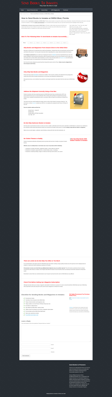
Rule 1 (24, 42)
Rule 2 (31, 42)
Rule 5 (51, 42)
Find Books (65, 10)
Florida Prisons (26, 13)
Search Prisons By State (32, 10)
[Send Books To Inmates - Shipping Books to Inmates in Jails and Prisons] (39, 6)
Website (52, 352)
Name (52, 344)
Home (22, 10)
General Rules (44, 10)
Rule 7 (64, 42)
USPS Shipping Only (55, 10)
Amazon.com (62, 57)
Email (52, 348)
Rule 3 (38, 42)
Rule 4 (44, 42)
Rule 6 (58, 42)
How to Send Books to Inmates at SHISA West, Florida (45, 18)
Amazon (34, 103)
